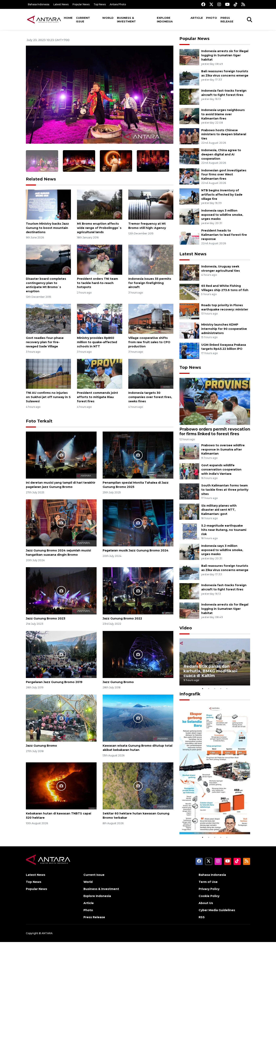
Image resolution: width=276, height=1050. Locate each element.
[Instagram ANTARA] (219, 4)
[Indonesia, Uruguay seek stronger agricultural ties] (189, 272)
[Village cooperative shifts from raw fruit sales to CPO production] (150, 319)
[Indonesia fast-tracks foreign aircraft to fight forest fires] (189, 96)
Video (185, 628)
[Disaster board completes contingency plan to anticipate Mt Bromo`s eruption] (48, 259)
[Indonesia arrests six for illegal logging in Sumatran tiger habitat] (189, 57)
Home (68, 17)
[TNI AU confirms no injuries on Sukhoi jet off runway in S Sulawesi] (48, 373)
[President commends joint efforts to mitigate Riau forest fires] (99, 373)
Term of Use (208, 882)
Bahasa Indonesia (38, 4)
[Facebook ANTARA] (203, 4)
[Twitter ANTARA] (211, 4)
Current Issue (83, 19)
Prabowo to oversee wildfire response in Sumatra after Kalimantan (223, 449)
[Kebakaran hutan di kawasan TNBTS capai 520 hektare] (61, 786)
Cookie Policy (209, 896)
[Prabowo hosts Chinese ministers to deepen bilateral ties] (189, 136)
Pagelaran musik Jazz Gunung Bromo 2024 (136, 550)
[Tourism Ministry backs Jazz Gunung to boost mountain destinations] (48, 204)
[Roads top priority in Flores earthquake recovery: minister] (189, 311)
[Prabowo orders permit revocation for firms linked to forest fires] (214, 401)
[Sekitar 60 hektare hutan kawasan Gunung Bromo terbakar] (138, 786)
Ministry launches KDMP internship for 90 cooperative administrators (224, 329)
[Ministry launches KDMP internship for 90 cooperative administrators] (189, 330)
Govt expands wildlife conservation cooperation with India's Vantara (221, 469)
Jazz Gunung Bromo (118, 682)
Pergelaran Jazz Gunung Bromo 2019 (54, 682)
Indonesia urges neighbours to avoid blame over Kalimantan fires (223, 114)
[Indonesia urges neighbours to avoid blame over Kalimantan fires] (189, 116)
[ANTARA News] (44, 19)
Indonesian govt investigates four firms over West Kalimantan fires (223, 175)
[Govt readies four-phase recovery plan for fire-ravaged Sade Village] (48, 319)
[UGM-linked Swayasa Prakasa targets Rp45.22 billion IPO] (189, 350)
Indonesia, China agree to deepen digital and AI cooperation (221, 154)
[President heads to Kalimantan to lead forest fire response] (189, 236)
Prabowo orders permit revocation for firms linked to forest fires (214, 431)
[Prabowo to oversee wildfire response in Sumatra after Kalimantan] (189, 451)
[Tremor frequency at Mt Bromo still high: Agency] (150, 204)
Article (197, 17)
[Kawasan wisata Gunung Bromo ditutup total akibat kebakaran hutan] (138, 718)
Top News (100, 4)
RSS (202, 917)
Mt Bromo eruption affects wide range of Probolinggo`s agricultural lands (99, 228)
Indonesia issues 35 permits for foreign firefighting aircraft (149, 283)
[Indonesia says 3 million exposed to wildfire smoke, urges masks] (189, 216)
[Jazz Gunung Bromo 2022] (138, 590)
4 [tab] (221, 688)
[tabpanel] (214, 661)
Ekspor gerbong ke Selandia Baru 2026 (212, 822)
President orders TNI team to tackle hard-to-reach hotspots (97, 283)
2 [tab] (209, 688)
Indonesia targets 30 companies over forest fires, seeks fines (150, 397)
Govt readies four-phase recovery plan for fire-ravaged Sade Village (45, 342)
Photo (211, 17)
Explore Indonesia (165, 19)
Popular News (81, 4)
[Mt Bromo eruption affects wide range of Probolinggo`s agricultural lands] (99, 204)
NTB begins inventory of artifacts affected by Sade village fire (221, 195)
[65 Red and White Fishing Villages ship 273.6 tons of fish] (189, 291)
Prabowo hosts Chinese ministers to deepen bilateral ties (223, 134)
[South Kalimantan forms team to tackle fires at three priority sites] (189, 491)
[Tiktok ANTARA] (235, 4)
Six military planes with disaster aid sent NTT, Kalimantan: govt (219, 510)
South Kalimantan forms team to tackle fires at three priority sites (224, 490)
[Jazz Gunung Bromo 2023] (61, 590)
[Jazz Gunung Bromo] (138, 654)
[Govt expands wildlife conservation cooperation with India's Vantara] (189, 471)
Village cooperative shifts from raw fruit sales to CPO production (149, 342)
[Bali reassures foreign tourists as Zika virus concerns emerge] (189, 77)
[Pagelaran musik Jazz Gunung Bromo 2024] (138, 523)
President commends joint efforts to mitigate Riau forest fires (97, 397)
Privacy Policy (209, 889)
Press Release (226, 19)
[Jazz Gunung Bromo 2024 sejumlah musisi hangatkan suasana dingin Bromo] (61, 523)
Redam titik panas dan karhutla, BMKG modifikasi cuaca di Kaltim (210, 671)
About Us (206, 903)
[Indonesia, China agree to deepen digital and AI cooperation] (189, 156)
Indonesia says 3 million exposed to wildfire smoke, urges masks (222, 215)
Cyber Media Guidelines (217, 910)
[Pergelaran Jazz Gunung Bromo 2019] (61, 654)
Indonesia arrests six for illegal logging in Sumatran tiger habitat (224, 55)
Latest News (60, 4)
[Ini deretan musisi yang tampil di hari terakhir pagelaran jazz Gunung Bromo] (61, 455)
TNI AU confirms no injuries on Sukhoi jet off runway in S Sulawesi (48, 397)
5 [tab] (227, 688)
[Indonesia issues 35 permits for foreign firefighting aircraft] (150, 259)
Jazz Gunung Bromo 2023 (45, 618)
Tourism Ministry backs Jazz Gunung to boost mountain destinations (47, 228)
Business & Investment (126, 19)
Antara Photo (118, 4)
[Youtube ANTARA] (227, 4)
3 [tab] (215, 688)
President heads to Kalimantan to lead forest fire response (224, 235)
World (108, 17)
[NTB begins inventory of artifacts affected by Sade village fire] (189, 196)
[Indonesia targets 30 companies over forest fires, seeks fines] (150, 373)
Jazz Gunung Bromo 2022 (122, 618)
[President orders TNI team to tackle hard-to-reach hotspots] (99, 259)
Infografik (189, 694)
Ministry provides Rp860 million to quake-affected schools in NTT (97, 342)
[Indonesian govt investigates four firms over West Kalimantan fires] (189, 176)
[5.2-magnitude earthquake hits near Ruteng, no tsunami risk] (189, 531)
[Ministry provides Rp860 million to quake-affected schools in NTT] (99, 319)
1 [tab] (203, 688)
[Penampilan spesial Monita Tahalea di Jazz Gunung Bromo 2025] (138, 455)
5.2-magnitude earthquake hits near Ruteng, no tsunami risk (223, 530)
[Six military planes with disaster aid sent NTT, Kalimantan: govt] (189, 511)
